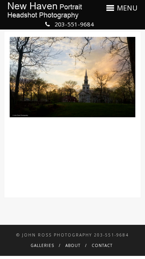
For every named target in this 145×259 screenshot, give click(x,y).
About (72, 245)
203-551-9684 (73, 24)
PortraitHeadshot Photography (44, 10)
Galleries (42, 245)
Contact (102, 245)
